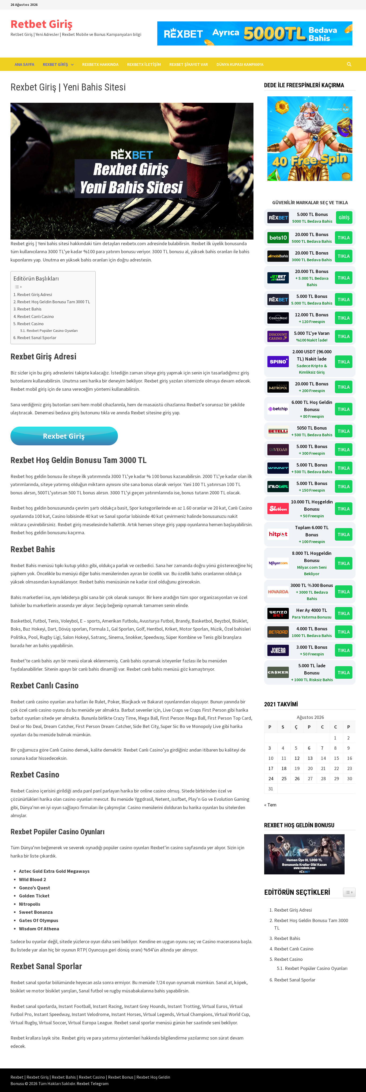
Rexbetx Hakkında (100, 64)
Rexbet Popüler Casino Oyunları (52, 330)
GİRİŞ (344, 217)
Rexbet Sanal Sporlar (36, 337)
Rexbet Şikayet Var (188, 64)
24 (270, 778)
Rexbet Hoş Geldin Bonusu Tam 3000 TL (53, 301)
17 (270, 768)
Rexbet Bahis (29, 309)
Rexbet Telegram (93, 1083)
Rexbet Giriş (55, 64)
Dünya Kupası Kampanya (239, 64)
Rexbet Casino (30, 323)
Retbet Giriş (41, 23)
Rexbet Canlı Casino (35, 316)
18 (284, 768)
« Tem (270, 805)
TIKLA (344, 237)
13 (310, 758)
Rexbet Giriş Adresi (34, 294)
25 (284, 778)
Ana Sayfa (24, 64)
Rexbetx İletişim (144, 64)
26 (297, 778)
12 (297, 758)
